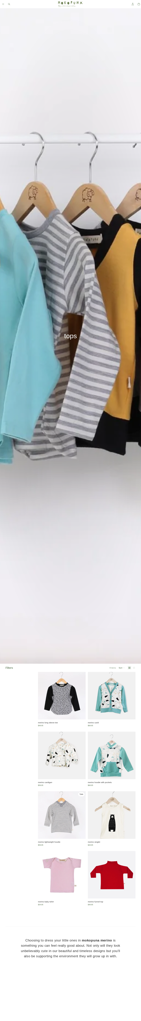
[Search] (9, 4)
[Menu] (3, 4)
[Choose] (81, 715)
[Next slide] (81, 696)
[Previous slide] (42, 696)
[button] (122, 668)
